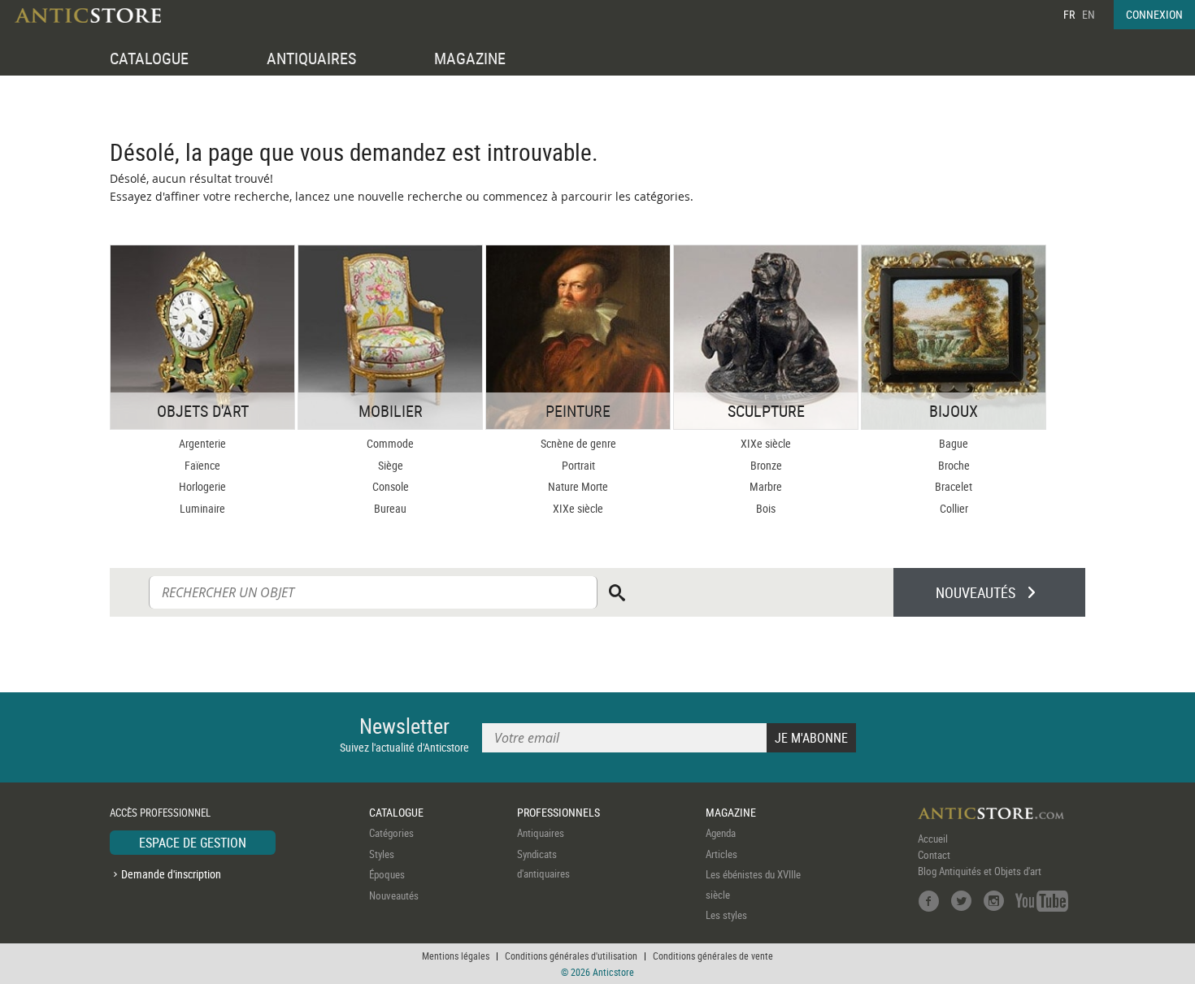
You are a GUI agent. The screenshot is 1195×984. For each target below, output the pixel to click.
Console (390, 486)
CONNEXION (1154, 14)
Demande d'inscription (171, 874)
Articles (721, 854)
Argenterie (202, 443)
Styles (381, 854)
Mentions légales (455, 955)
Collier (954, 508)
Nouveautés (394, 895)
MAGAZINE (470, 58)
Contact (934, 854)
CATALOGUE (149, 58)
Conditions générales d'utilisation (571, 955)
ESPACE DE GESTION (192, 843)
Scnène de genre (578, 443)
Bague (953, 443)
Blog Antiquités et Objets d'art (979, 871)
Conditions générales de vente (713, 955)
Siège (390, 465)
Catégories (391, 833)
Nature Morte (578, 486)
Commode (390, 443)
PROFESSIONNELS (558, 812)
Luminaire (202, 508)
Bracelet (953, 486)
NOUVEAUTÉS (975, 592)
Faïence (202, 465)
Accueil (933, 838)
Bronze (766, 465)
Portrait (578, 465)
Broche (954, 465)
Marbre (766, 486)
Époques (387, 874)
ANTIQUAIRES (311, 58)
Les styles (726, 915)
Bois (766, 508)
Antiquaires (540, 833)
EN (1088, 14)
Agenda (721, 833)
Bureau (390, 508)
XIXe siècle (578, 508)
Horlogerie (202, 486)
